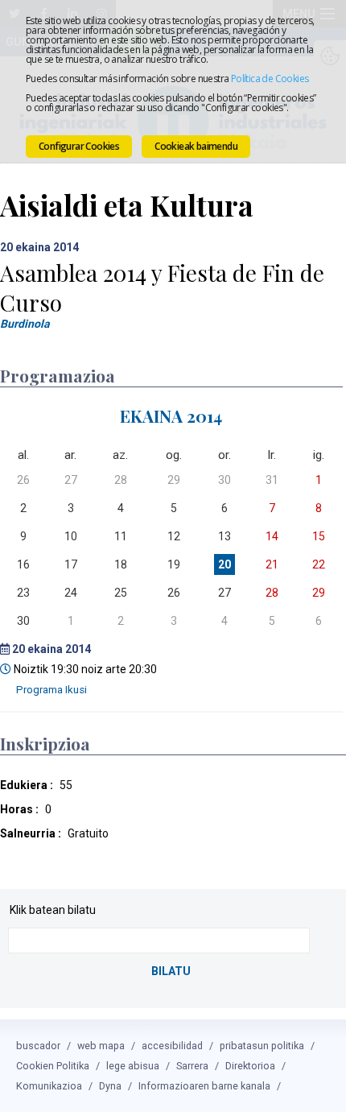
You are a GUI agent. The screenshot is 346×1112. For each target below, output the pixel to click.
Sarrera (192, 1066)
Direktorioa (250, 1066)
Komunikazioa (49, 1086)
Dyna (110, 1086)
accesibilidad (172, 1046)
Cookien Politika (52, 1066)
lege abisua (132, 1066)
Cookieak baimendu (195, 146)
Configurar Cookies (79, 146)
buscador (38, 1046)
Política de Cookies (270, 78)
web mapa (101, 1046)
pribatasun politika (262, 1046)
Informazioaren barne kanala (204, 1086)
